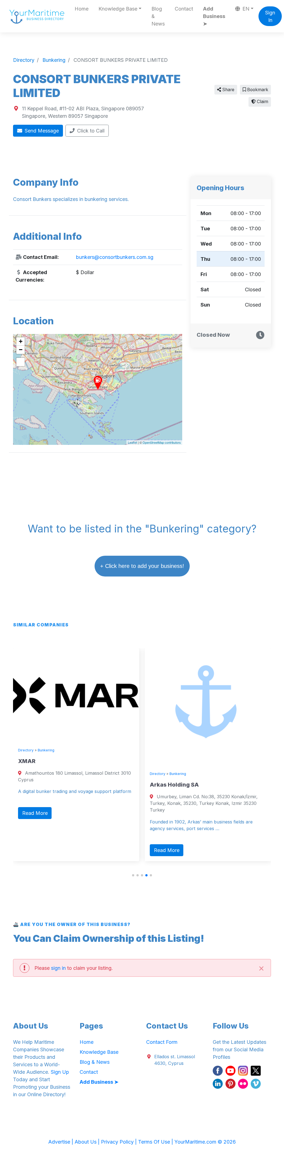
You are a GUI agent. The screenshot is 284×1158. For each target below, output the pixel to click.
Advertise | (61, 1142)
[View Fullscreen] (20, 362)
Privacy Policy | (119, 1142)
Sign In (270, 16)
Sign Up (60, 1072)
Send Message (41, 131)
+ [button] (20, 341)
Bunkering (46, 750)
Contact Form (162, 1042)
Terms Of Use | (156, 1142)
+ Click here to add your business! (142, 566)
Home (81, 9)
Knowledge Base (99, 1052)
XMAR (27, 761)
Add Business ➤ (214, 16)
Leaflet (132, 442)
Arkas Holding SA (174, 784)
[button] (133, 875)
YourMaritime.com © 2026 (205, 1142)
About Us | (88, 1142)
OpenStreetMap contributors (162, 442)
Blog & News (158, 16)
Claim (262, 101)
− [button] (20, 349)
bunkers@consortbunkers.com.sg (114, 257)
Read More (35, 813)
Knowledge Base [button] (117, 9)
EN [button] (245, 9)
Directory (26, 750)
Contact (184, 9)
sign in (58, 968)
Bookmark (257, 89)
